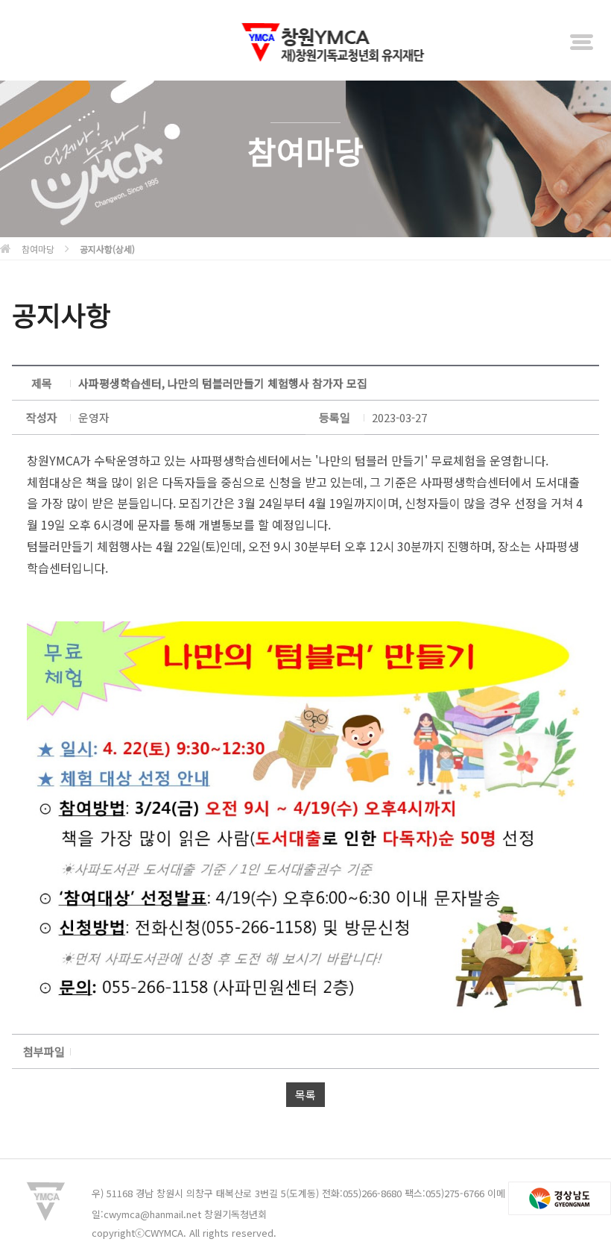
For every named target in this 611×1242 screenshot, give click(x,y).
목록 (305, 1095)
